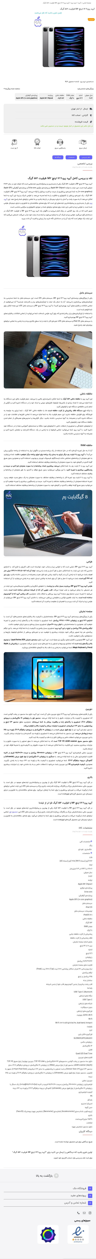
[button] (48, 1188)
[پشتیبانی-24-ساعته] (60, 138)
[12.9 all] (48, 47)
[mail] (84, 1213)
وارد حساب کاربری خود (66, 1158)
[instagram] (90, 1213)
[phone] (78, 1213)
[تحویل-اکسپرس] (83, 138)
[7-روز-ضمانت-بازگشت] (14, 138)
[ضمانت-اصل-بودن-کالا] (37, 138)
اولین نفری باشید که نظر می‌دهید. (48, 13)
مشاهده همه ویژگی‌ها (12, 89)
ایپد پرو (83, 82)
